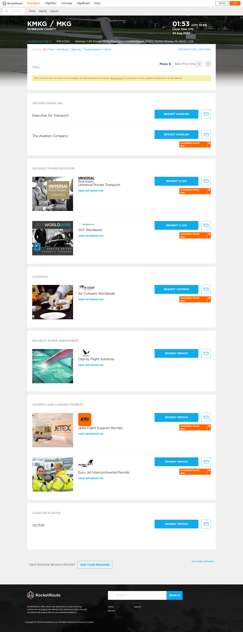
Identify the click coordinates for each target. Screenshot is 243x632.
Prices (164, 64)
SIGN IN (222, 3)
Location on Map (38, 41)
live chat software (203, 561)
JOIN (235, 3)
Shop (97, 3)
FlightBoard (83, 3)
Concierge (66, 3)
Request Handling (176, 113)
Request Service (176, 353)
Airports (43, 11)
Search (174, 595)
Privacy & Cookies (85, 622)
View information (91, 190)
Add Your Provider (95, 564)
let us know (116, 78)
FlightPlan (50, 3)
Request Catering (176, 289)
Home (32, 11)
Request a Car (176, 181)
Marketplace (33, 3)
